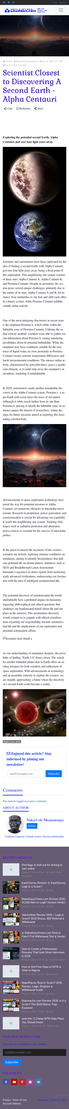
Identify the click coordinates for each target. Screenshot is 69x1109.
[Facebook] (4, 2)
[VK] (38, 1082)
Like (10, 108)
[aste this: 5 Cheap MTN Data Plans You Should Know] (11, 1023)
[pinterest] (22, 1082)
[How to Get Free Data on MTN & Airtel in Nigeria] (11, 971)
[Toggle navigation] (61, 10)
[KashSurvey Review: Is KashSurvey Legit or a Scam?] (11, 887)
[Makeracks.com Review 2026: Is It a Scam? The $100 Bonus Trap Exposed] (11, 1005)
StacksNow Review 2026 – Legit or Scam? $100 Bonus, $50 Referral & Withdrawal (43, 918)
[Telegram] (8, 2)
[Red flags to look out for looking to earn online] (11, 869)
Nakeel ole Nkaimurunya (45, 819)
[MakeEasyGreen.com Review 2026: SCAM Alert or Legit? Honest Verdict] (11, 903)
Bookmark (24, 108)
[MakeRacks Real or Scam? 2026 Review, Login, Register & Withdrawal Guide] (11, 987)
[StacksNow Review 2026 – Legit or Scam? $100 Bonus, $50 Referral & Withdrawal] (11, 919)
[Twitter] (13, 2)
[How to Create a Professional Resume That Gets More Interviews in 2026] (11, 953)
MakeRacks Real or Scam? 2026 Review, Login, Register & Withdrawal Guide (42, 986)
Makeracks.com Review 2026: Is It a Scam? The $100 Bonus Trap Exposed (44, 1004)
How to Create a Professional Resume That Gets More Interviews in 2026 (43, 952)
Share (39, 108)
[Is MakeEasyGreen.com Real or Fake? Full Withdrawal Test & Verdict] (11, 937)
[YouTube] (14, 1082)
